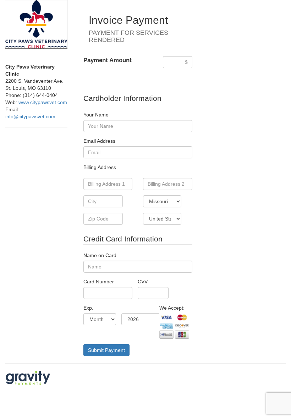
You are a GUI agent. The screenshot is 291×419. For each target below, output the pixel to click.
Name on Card (99, 255)
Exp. (88, 308)
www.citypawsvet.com (42, 102)
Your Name (96, 115)
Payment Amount (107, 60)
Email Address (99, 141)
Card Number (98, 281)
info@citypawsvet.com (30, 116)
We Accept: (172, 308)
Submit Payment (106, 350)
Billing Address (99, 167)
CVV (143, 281)
